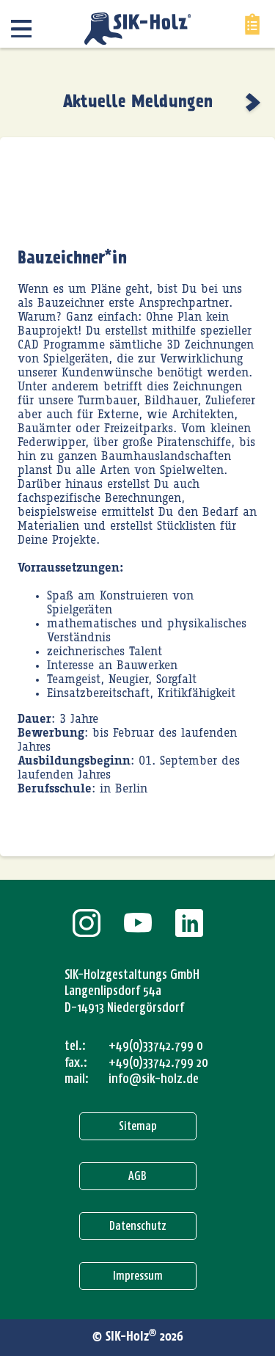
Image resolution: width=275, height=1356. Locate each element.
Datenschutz (137, 1226)
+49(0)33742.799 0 (156, 1046)
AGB (137, 1176)
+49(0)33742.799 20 (158, 1062)
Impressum (138, 1276)
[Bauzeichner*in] (255, 102)
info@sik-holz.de (154, 1079)
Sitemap (138, 1126)
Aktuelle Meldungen (138, 102)
